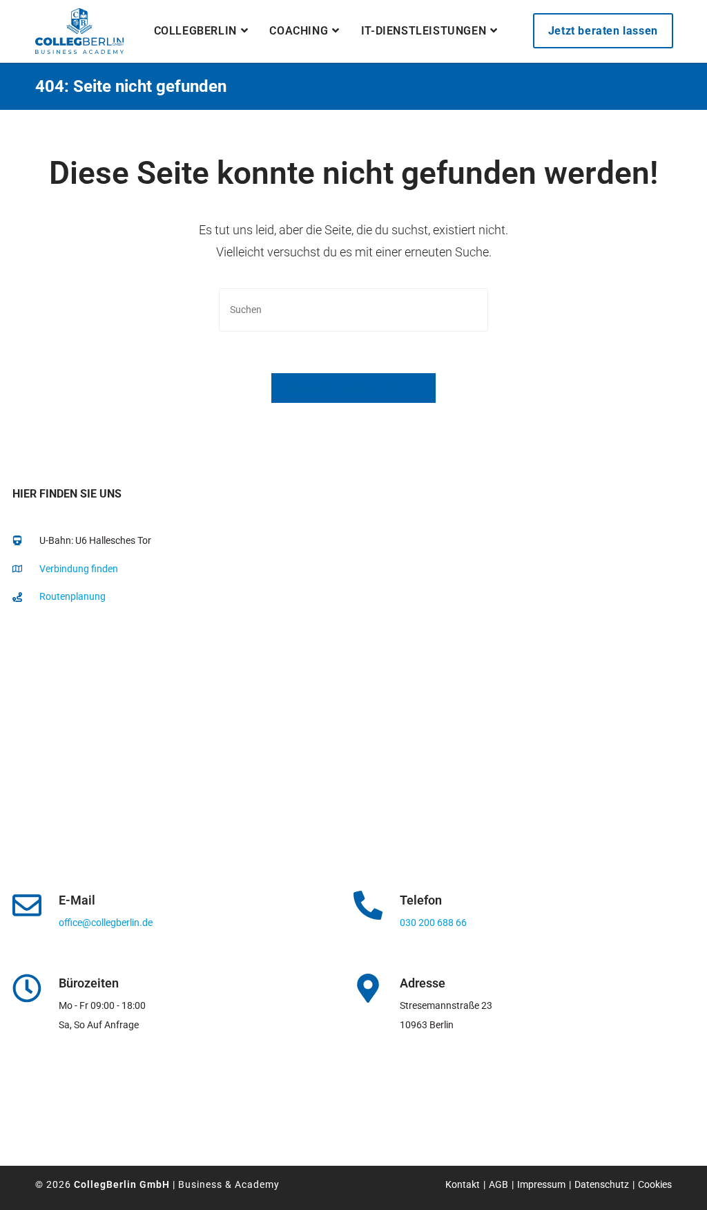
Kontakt (462, 1184)
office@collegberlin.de (106, 922)
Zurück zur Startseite (353, 388)
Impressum (541, 1184)
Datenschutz (601, 1184)
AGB (498, 1184)
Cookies (655, 1184)
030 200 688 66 (433, 922)
